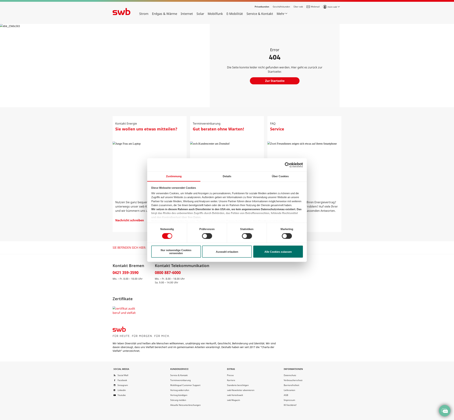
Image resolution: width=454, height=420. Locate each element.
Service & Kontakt (260, 13)
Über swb (298, 6)
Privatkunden (262, 6)
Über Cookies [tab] (280, 176)
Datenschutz (290, 375)
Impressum (289, 400)
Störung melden (178, 400)
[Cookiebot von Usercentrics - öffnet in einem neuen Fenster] (287, 164)
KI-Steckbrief (290, 405)
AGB (286, 395)
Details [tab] (227, 176)
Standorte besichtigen (238, 385)
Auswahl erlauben (227, 251)
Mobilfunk (215, 13)
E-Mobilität (234, 13)
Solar (200, 13)
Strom (143, 13)
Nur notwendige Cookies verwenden (176, 252)
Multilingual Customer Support (185, 385)
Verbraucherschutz (293, 380)
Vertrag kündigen (178, 395)
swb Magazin (233, 400)
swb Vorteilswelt (235, 395)
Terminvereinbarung (180, 380)
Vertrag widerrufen (179, 390)
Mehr (280, 13)
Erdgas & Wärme (164, 13)
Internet (187, 13)
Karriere (231, 380)
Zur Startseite (274, 81)
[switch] (207, 236)
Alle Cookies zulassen (278, 251)
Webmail (315, 6)
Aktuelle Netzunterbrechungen (185, 405)
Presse (230, 375)
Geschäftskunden (281, 6)
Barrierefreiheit (291, 385)
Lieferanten (289, 390)
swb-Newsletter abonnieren (240, 390)
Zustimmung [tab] (174, 176)
